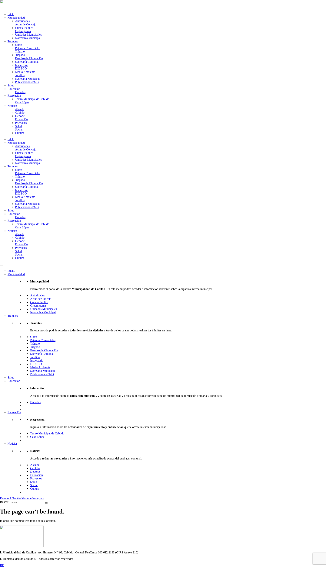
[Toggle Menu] (1, 265)
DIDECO (21, 68)
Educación (14, 88)
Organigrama (23, 31)
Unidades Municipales (28, 34)
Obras (18, 44)
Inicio (11, 14)
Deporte (20, 116)
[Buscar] (46, 503)
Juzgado (20, 54)
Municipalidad (16, 17)
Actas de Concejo (25, 24)
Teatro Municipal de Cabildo (32, 99)
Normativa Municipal (28, 38)
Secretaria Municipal (27, 78)
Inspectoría (21, 65)
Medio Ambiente (25, 71)
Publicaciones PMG (27, 82)
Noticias (12, 105)
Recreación (14, 95)
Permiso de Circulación (29, 58)
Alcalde (19, 109)
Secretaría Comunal (26, 61)
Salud (11, 85)
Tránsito (20, 51)
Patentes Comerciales (27, 48)
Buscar (4, 502)
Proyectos (21, 122)
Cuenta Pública (24, 27)
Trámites (13, 41)
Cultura (19, 132)
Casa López (22, 102)
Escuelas (20, 92)
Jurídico (20, 75)
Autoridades (22, 21)
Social (18, 129)
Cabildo (20, 112)
